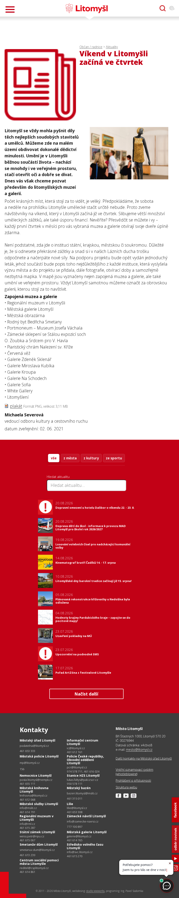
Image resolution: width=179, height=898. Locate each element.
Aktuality (112, 47)
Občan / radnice (90, 47)
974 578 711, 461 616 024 (83, 771)
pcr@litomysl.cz (77, 767)
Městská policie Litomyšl (39, 756)
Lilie (70, 804)
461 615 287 (27, 828)
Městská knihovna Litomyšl (34, 789)
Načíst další (86, 694)
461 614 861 (27, 872)
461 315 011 (74, 798)
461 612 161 (74, 752)
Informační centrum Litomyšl (82, 742)
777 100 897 (74, 827)
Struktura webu (126, 787)
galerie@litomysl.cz (79, 836)
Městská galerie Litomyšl (87, 832)
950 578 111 (74, 784)
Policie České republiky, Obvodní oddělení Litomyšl (85, 759)
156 (22, 769)
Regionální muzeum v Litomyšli (36, 818)
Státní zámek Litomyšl (37, 832)
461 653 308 (74, 812)
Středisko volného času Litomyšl (85, 846)
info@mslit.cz (28, 808)
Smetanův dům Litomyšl (39, 844)
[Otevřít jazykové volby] (172, 8)
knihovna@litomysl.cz (33, 795)
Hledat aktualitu (58, 476)
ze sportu (114, 458)
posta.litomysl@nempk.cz (36, 779)
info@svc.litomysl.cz (80, 852)
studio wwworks (95, 891)
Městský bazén (79, 788)
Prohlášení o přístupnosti (133, 780)
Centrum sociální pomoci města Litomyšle (39, 862)
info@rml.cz (27, 824)
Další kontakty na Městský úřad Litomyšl (144, 758)
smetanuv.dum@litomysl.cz (37, 850)
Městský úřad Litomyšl (37, 740)
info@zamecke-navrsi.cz (82, 821)
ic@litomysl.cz (76, 748)
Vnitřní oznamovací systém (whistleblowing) (134, 772)
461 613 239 (27, 855)
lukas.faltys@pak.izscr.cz (82, 779)
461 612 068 (27, 800)
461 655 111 (27, 784)
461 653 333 (27, 751)
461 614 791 (27, 812)
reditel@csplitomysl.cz (34, 868)
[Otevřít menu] (10, 9)
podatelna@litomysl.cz (34, 745)
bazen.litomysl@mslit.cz (82, 793)
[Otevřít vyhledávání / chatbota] (163, 8)
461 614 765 (74, 840)
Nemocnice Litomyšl (36, 775)
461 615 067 (27, 840)
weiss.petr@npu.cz (32, 836)
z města (70, 458)
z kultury (91, 458)
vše (54, 458)
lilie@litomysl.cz (77, 808)
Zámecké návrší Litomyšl (86, 816)
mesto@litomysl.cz (139, 749)
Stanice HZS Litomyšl (83, 775)
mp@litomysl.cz (30, 762)
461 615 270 (74, 856)
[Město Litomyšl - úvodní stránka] (87, 8)
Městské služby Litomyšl (39, 804)
